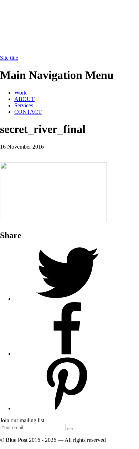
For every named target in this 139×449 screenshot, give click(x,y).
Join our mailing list (22, 420)
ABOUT (24, 99)
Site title (9, 58)
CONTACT (28, 112)
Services (23, 105)
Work (20, 93)
